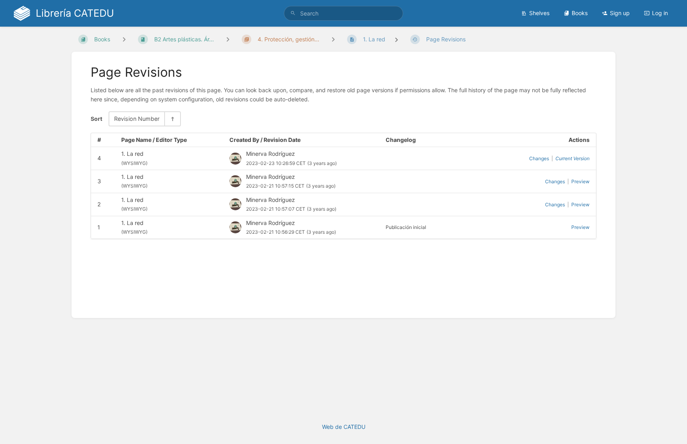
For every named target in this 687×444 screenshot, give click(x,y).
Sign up (620, 13)
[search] (343, 13)
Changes (539, 158)
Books (580, 13)
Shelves (539, 13)
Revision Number (136, 118)
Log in (660, 13)
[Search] (293, 13)
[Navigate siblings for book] (124, 39)
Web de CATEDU (343, 426)
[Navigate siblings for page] (333, 39)
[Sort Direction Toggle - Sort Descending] (172, 118)
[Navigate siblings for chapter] (228, 39)
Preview (580, 181)
